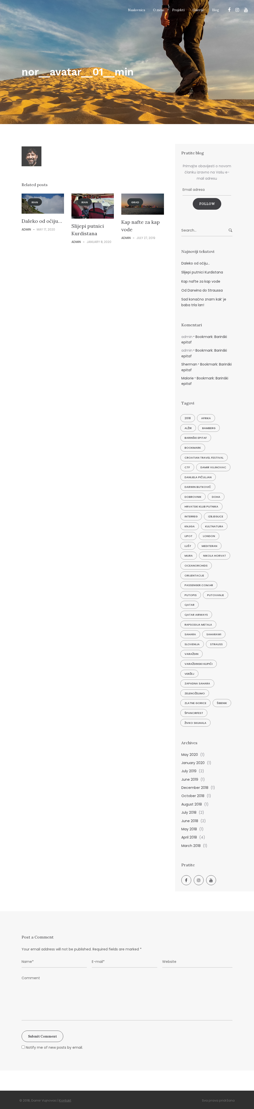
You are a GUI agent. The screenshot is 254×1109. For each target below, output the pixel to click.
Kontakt (65, 1100)
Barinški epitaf (196, 438)
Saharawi (213, 634)
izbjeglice (215, 516)
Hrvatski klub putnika (201, 506)
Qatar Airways (196, 615)
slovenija (192, 644)
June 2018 (189, 820)
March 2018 (191, 845)
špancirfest (194, 713)
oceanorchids (196, 566)
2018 (188, 418)
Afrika (206, 418)
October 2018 (192, 795)
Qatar (189, 605)
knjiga (190, 526)
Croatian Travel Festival (204, 458)
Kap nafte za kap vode (200, 281)
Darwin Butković (198, 487)
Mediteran (209, 546)
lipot (188, 536)
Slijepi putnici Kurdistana (202, 272)
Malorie (187, 378)
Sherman (189, 364)
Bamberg (209, 428)
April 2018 (189, 837)
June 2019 (189, 779)
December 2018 (194, 787)
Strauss (216, 644)
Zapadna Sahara (197, 683)
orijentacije (194, 575)
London (209, 536)
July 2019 (188, 771)
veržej (189, 674)
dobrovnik (193, 497)
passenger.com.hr (199, 585)
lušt (188, 546)
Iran (35, 202)
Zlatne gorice (195, 703)
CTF (187, 467)
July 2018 (188, 812)
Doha (216, 497)
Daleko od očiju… (42, 221)
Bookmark (193, 448)
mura (189, 556)
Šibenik (222, 703)
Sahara (190, 634)
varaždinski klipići (199, 664)
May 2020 (189, 754)
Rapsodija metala (198, 625)
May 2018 (189, 829)
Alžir (188, 428)
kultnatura (214, 526)
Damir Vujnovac (213, 467)
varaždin (191, 654)
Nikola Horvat (214, 556)
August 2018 (191, 804)
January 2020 (193, 762)
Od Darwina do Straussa (202, 290)
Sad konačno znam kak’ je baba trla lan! (203, 302)
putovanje (215, 595)
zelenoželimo (195, 693)
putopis (191, 595)
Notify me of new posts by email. (54, 1047)
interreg (191, 516)
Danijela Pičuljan (198, 477)
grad (135, 202)
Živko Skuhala (195, 723)
